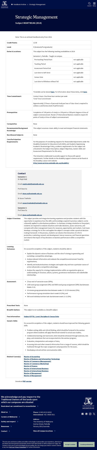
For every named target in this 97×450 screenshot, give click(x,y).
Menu (94, 6)
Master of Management (32, 373)
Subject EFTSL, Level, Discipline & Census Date (41, 316)
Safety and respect (8, 422)
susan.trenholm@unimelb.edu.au (34, 203)
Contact (4, 431)
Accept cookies (70, 444)
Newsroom (5, 426)
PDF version (27, 381)
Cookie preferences (86, 444)
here (52, 92)
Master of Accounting (32, 357)
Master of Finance (30, 366)
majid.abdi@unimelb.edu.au (33, 184)
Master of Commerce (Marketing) (36, 364)
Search (89, 6)
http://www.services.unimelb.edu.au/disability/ (51, 163)
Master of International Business (36, 368)
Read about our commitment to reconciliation (18, 406)
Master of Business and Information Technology (42, 359)
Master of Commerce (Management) (37, 361)
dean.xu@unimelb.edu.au (32, 193)
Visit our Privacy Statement (17, 447)
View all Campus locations (43, 431)
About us (4, 412)
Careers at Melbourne (9, 417)
